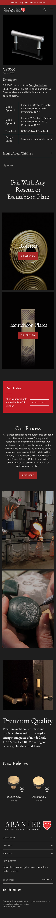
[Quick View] (22, 789)
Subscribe (47, 880)
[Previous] (5, 2)
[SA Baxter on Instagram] (10, 890)
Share (10, 166)
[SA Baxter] (14, 10)
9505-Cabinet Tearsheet (34, 131)
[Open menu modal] (51, 10)
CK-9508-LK (39, 797)
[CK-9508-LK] (39, 781)
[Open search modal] (45, 10)
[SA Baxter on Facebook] (5, 890)
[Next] (50, 2)
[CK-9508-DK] (14, 781)
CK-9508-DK (14, 797)
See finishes (44, 88)
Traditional (38, 138)
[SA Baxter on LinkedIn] (14, 890)
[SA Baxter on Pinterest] (19, 890)
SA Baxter (22, 901)
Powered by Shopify (11, 907)
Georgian (26, 138)
